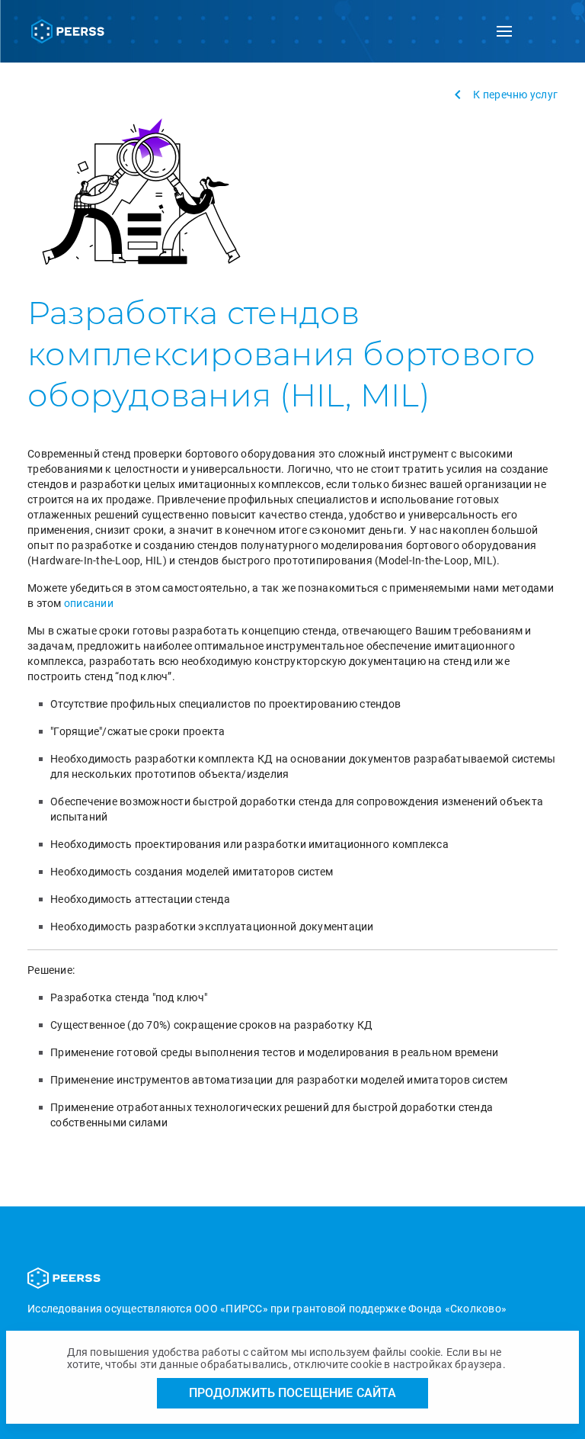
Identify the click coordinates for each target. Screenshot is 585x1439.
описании (88, 603)
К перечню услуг (515, 94)
